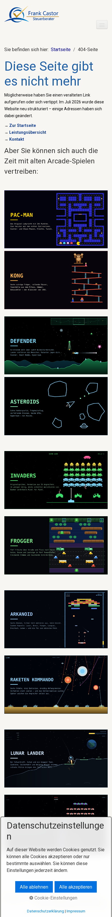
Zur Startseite (22, 125)
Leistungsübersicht (27, 132)
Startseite (61, 49)
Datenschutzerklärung (45, 911)
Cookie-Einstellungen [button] (55, 898)
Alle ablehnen (34, 886)
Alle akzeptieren (75, 886)
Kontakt (16, 139)
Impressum (76, 911)
